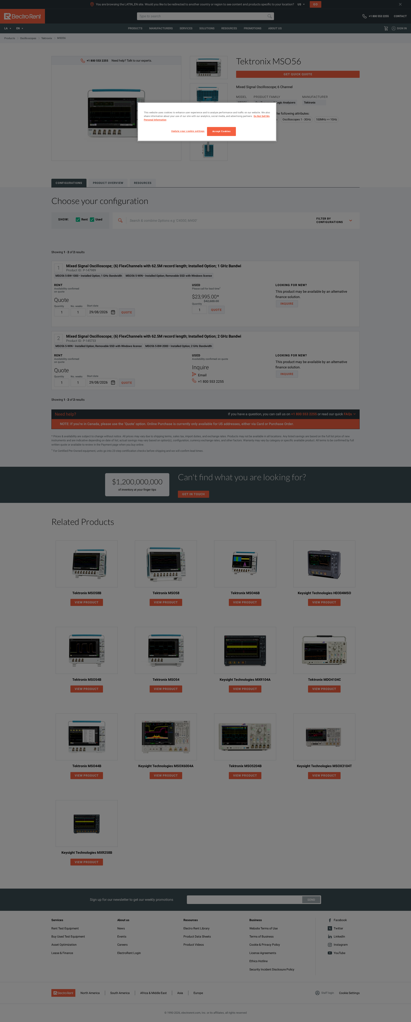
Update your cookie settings (187, 131)
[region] (207, 121)
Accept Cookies (221, 131)
